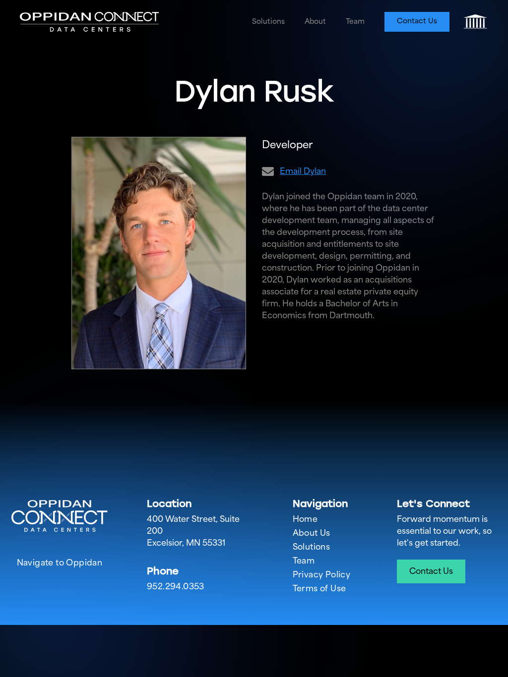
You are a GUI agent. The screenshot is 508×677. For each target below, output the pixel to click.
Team (355, 20)
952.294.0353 (175, 585)
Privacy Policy (322, 573)
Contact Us (417, 20)
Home (305, 517)
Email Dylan (303, 170)
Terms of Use (319, 587)
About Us (311, 531)
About (315, 20)
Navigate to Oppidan (60, 561)
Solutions (268, 20)
